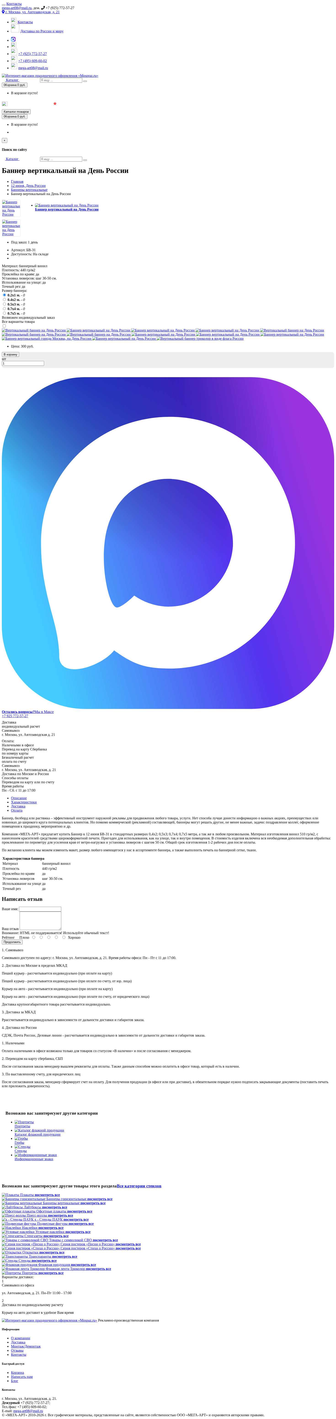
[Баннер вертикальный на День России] (11, 214)
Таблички (227, 104)
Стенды (197, 104)
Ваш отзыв (10, 929)
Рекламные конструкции (317, 104)
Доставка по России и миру (42, 31)
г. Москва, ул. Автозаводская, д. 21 (32, 12)
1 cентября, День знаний (74, 104)
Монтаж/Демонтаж (26, 1346)
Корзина (17, 1373)
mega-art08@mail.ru (17, 8)
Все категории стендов (139, 1186)
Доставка (18, 806)
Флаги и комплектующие (126, 104)
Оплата (16, 810)
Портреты (167, 104)
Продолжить (12, 942)
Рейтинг (8, 937)
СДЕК (279, 104)
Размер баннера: (14, 291)
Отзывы (17, 1350)
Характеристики (24, 802)
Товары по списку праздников (29, 105)
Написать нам (22, 1377)
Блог (14, 1381)
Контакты (14, 4)
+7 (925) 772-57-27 (32, 54)
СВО (254, 104)
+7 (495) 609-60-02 (32, 61)
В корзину (10, 354)
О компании (20, 1338)
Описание (19, 798)
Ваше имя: (10, 909)
